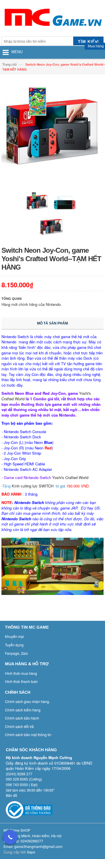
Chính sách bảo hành (22, 717)
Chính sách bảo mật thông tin (28, 734)
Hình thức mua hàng (21, 673)
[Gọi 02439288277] (10, 837)
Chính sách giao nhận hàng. (27, 701)
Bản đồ (11, 795)
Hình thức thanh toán (21, 681)
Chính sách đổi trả (19, 726)
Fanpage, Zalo (16, 653)
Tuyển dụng (14, 644)
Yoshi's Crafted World (70, 477)
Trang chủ (9, 64)
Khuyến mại (14, 636)
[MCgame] (52, 19)
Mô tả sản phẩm (52, 323)
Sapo (31, 851)
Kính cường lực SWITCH (32, 486)
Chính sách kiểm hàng (23, 709)
